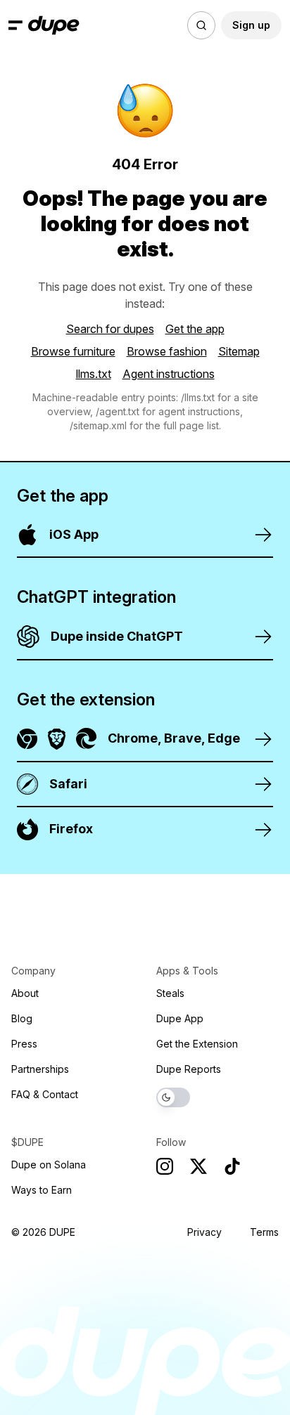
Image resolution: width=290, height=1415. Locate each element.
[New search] (201, 25)
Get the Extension (197, 1044)
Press (24, 1044)
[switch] (173, 1097)
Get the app (195, 329)
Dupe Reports (188, 1069)
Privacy (204, 1232)
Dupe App (179, 1018)
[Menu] (15, 25)
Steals (170, 993)
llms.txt (93, 374)
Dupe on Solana (48, 1165)
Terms (264, 1232)
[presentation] (145, 707)
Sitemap (239, 351)
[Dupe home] (54, 25)
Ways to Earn (41, 1190)
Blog (21, 1018)
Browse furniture (73, 351)
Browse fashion (167, 351)
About (25, 993)
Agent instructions (168, 374)
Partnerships (40, 1069)
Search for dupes (110, 329)
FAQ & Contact (44, 1094)
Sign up (251, 25)
